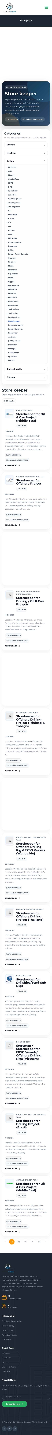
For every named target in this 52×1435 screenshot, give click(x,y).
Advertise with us (9, 1335)
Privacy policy (8, 1326)
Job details (11, 465)
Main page (26, 20)
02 (19, 1242)
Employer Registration (12, 1321)
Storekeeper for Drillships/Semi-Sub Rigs (31, 983)
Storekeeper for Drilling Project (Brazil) (28, 1124)
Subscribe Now (13, 1404)
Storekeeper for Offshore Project (28, 482)
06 (39, 1242)
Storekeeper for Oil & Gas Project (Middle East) (30, 417)
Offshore (6, 1353)
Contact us (6, 1339)
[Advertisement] (26, 52)
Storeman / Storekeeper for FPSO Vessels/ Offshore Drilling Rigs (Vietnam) (28, 1052)
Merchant (6, 1358)
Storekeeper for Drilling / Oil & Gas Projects (30, 601)
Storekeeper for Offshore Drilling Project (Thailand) (29, 916)
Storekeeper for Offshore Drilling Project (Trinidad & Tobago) (30, 721)
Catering (6, 1371)
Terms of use (7, 1330)
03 (25, 1242)
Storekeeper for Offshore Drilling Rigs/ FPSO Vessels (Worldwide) (30, 848)
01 (12, 1242)
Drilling (5, 1362)
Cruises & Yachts (9, 1367)
